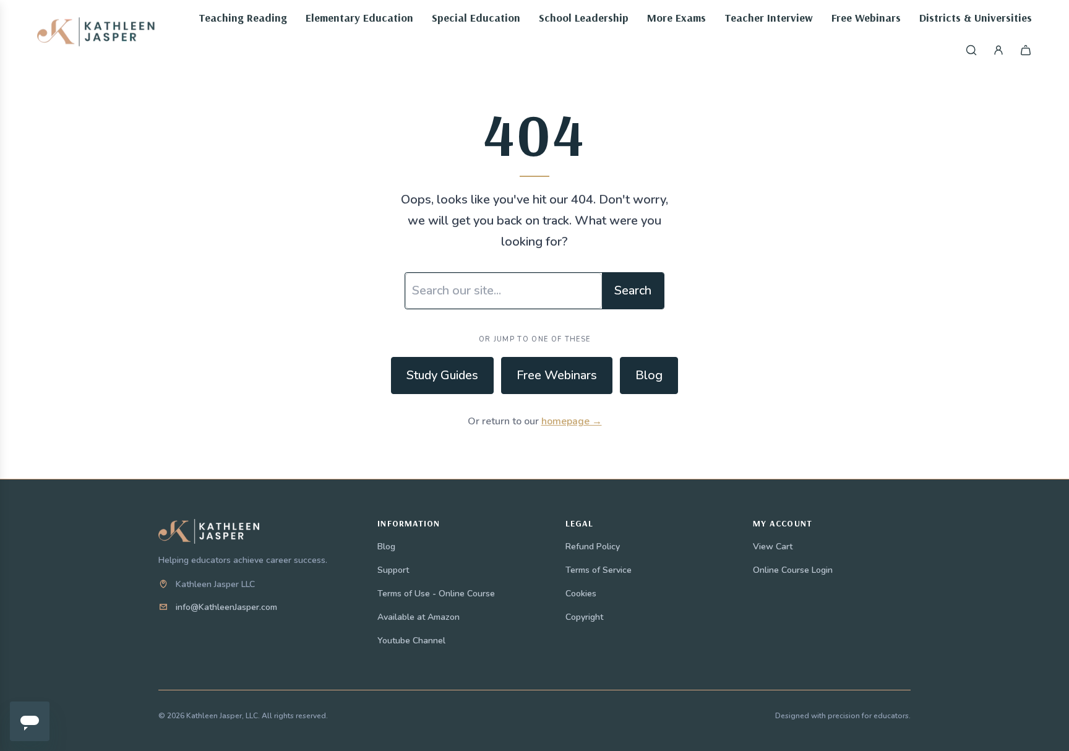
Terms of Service (598, 570)
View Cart (772, 546)
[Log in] (998, 50)
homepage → (571, 421)
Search (632, 290)
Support (393, 570)
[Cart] (1025, 50)
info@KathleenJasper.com (226, 607)
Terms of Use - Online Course (436, 593)
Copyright (584, 617)
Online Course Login (793, 570)
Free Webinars (557, 375)
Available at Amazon (418, 617)
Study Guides (442, 375)
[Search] (971, 50)
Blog (649, 375)
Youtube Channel (411, 640)
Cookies (580, 593)
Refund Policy (592, 546)
